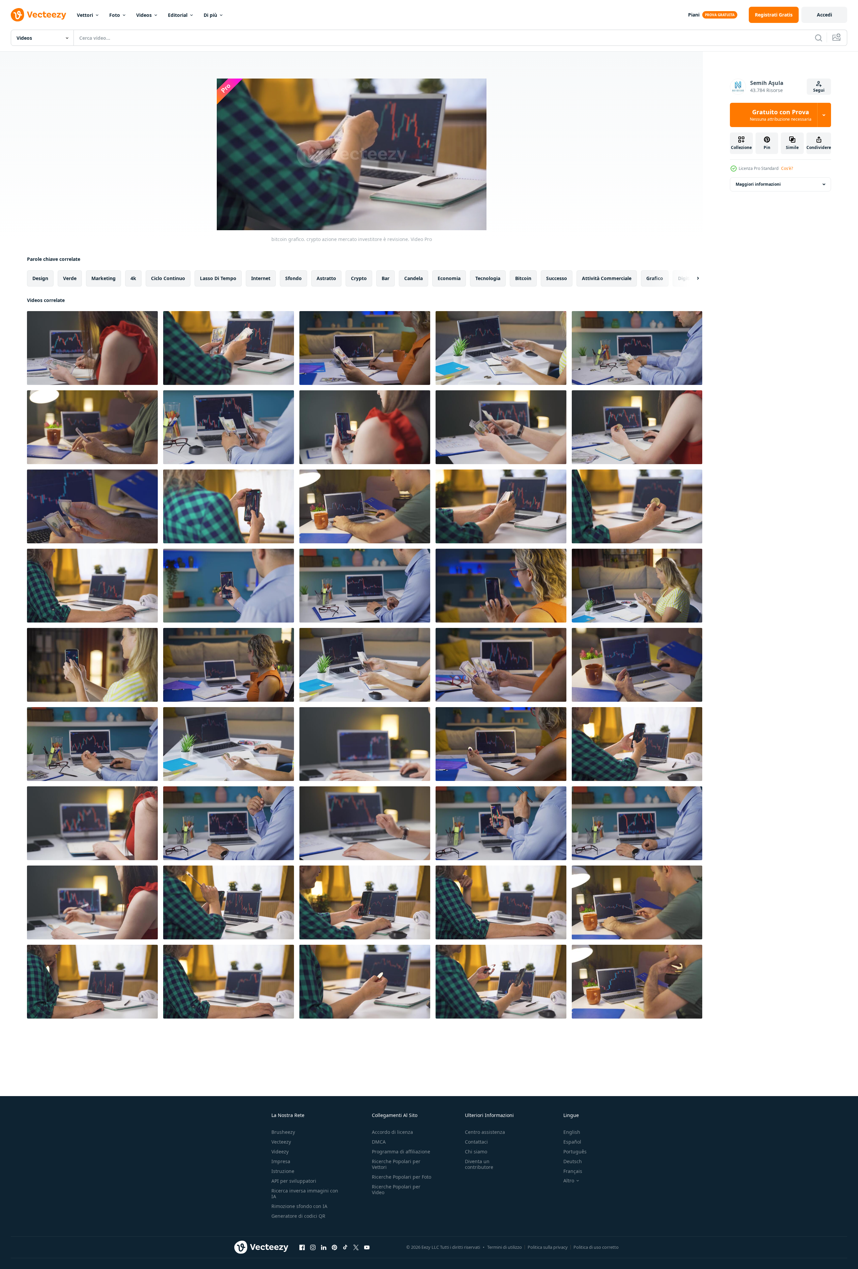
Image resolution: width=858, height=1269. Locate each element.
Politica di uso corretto (596, 1247)
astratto (326, 278)
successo (556, 278)
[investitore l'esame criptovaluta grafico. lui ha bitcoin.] (637, 506)
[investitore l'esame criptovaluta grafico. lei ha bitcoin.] (637, 427)
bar (385, 278)
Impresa (280, 1161)
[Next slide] (692, 278)
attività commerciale (606, 278)
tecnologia (487, 278)
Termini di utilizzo (504, 1247)
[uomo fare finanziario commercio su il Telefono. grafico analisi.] (637, 744)
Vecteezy (281, 1142)
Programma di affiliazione (401, 1151)
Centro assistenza (485, 1132)
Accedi (824, 14)
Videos (144, 15)
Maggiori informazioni (758, 184)
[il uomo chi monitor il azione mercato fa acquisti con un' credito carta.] (228, 902)
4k (133, 278)
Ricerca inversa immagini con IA (304, 1193)
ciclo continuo (168, 278)
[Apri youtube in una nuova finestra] (366, 1247)
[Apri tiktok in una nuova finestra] (345, 1247)
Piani (694, 14)
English (571, 1132)
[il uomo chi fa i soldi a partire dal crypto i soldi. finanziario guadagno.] (501, 982)
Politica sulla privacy (548, 1247)
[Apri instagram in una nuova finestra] (313, 1247)
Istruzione (282, 1171)
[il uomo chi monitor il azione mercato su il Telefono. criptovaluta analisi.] (364, 902)
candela (413, 278)
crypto (359, 278)
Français (572, 1171)
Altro (568, 1180)
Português (575, 1151)
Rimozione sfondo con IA (299, 1206)
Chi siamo (476, 1151)
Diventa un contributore (479, 1164)
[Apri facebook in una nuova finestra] (302, 1247)
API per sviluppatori (293, 1181)
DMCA (379, 1142)
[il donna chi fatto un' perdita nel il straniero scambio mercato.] (92, 823)
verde (70, 278)
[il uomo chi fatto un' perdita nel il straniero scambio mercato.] (228, 823)
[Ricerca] (819, 38)
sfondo (293, 278)
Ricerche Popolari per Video (396, 1189)
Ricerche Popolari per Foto (401, 1177)
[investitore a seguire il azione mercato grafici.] (364, 427)
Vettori (85, 15)
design (40, 278)
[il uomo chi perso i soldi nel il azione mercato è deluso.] (92, 982)
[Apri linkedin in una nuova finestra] (323, 1247)
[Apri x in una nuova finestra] (356, 1247)
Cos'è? (787, 168)
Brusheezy (283, 1132)
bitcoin (523, 278)
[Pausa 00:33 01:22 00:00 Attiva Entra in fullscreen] (351, 154)
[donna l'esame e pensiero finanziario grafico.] (92, 902)
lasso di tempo (218, 278)
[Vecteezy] (38, 15)
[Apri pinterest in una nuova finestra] (334, 1247)
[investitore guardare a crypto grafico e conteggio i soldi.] (228, 427)
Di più (210, 15)
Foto (114, 15)
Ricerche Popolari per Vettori (396, 1164)
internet (260, 278)
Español (572, 1142)
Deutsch (572, 1161)
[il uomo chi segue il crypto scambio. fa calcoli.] (501, 823)
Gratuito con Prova (780, 115)
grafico (654, 278)
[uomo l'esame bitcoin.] (364, 982)
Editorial (177, 15)
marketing (103, 278)
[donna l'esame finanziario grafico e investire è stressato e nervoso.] (364, 823)
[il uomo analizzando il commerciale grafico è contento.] (228, 982)
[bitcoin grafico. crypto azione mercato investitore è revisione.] (92, 348)
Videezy (280, 1151)
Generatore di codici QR (298, 1216)
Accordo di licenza (392, 1132)
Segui (819, 90)
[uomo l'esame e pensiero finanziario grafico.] (637, 982)
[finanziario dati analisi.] (501, 902)
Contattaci (476, 1142)
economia (449, 278)
